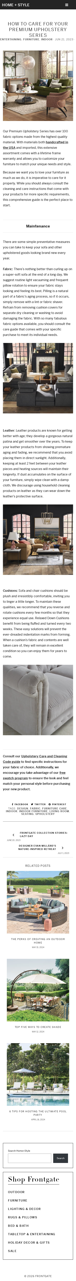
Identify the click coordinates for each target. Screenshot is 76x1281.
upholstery (45, 814)
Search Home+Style (19, 1150)
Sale (12, 1251)
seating (27, 814)
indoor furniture (33, 811)
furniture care (54, 808)
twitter (40, 804)
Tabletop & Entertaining (31, 1234)
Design (22, 808)
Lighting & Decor (24, 1209)
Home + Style (15, 5)
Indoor (47, 39)
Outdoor (16, 1192)
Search (61, 1158)
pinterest (58, 804)
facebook (21, 804)
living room (59, 811)
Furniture (31, 39)
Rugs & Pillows (22, 1217)
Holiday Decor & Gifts (29, 1242)
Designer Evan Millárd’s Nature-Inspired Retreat (37, 847)
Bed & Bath (18, 1226)
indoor (11, 811)
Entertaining (10, 39)
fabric (35, 808)
